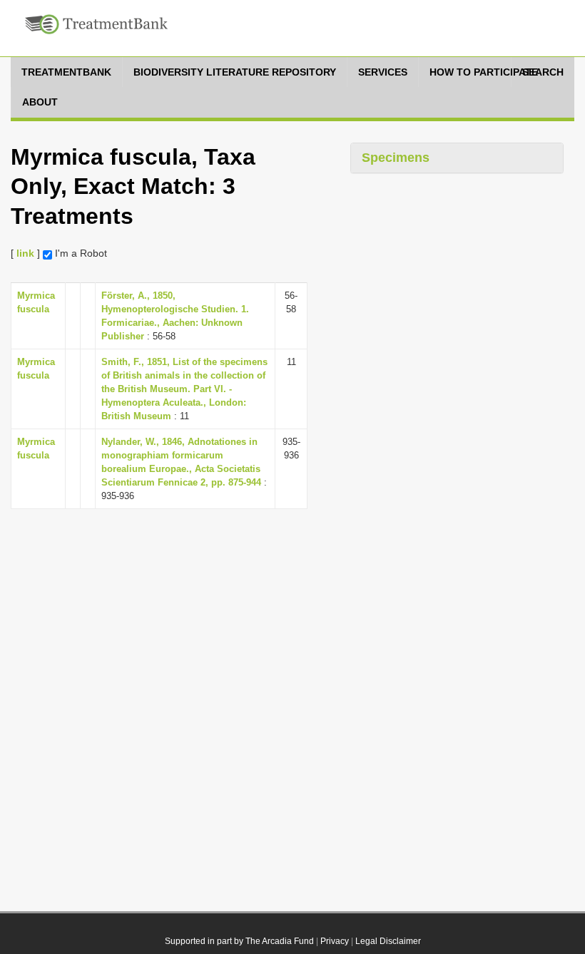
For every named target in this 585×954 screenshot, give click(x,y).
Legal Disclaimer (388, 941)
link (25, 253)
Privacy (334, 941)
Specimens (395, 157)
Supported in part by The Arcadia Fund (239, 941)
